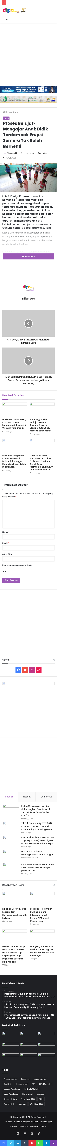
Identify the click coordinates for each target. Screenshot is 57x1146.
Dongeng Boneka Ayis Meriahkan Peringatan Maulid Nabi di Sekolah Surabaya (42, 951)
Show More (28, 256)
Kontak (43, 1126)
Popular (9, 796)
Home (8, 112)
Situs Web (7, 554)
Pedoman (34, 1126)
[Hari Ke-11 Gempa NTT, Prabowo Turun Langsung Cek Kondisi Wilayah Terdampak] (14, 410)
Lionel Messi (27, 1094)
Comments (46, 796)
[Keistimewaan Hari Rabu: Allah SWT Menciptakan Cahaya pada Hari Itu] (11, 868)
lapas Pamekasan (11, 1094)
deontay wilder (21, 1084)
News (15, 112)
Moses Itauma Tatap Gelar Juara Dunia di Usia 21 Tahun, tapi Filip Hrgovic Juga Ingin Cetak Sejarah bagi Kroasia (13, 954)
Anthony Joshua (10, 1079)
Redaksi (13, 1126)
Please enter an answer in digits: (17, 565)
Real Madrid (9, 1104)
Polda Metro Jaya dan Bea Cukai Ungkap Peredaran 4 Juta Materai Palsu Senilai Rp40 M (35, 811)
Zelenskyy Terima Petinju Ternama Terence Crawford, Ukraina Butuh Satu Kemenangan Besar (40, 425)
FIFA (33, 1084)
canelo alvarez (40, 1079)
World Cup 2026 (36, 1104)
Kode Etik (23, 1126)
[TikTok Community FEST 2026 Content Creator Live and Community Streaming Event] (11, 827)
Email (5, 543)
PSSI (41, 1099)
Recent (27, 796)
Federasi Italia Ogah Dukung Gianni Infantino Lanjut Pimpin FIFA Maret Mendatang (41, 915)
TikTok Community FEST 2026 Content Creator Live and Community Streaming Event (36, 826)
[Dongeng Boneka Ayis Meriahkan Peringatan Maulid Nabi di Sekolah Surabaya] (42, 936)
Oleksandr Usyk (10, 1099)
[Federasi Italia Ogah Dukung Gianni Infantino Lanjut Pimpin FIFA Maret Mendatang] (42, 899)
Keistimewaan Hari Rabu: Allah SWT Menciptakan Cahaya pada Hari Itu (37, 867)
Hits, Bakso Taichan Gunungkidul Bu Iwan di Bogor (37, 853)
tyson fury (22, 1104)
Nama (5, 532)
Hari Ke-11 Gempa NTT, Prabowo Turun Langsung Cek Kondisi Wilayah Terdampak (14, 423)
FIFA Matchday (45, 1084)
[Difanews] (14, 10)
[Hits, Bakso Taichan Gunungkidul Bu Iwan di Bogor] (11, 855)
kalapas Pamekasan (12, 1089)
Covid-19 (7, 1084)
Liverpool (40, 1094)
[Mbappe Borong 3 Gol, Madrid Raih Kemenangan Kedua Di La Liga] (14, 899)
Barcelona (25, 1079)
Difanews (11, 153)
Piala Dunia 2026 (28, 1099)
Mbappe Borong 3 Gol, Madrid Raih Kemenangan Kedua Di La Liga (14, 913)
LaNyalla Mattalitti (31, 1089)
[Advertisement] (28, 54)
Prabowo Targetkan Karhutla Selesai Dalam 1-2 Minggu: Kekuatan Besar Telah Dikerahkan (14, 461)
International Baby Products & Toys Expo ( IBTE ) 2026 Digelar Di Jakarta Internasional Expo (37, 840)
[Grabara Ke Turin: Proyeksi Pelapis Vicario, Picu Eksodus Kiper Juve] (46, 1047)
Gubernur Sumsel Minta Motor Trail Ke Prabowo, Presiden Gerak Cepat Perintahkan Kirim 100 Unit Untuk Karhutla (41, 462)
